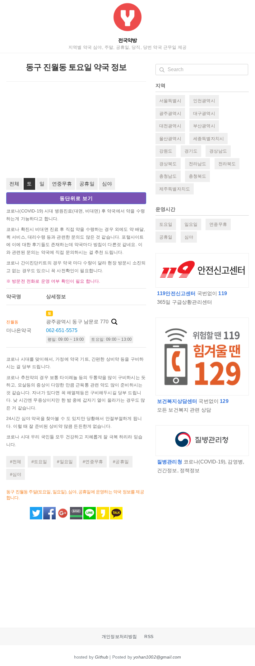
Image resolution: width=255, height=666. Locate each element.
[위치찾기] (114, 322)
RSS (148, 636)
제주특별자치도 (174, 188)
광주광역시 (170, 113)
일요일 (190, 224)
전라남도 (197, 163)
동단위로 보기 (76, 198)
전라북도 (227, 163)
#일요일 (65, 461)
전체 (14, 183)
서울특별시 (170, 100)
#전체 (15, 461)
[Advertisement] (76, 129)
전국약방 (127, 40)
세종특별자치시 (208, 138)
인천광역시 (204, 100)
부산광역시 (204, 125)
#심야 (15, 474)
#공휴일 (121, 461)
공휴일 (86, 183)
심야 (107, 183)
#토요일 (39, 461)
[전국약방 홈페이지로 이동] (127, 18)
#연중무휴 (93, 461)
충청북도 (197, 176)
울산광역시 (170, 138)
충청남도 (168, 176)
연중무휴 (62, 183)
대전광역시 (170, 125)
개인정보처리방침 (119, 636)
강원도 (165, 150)
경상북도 (168, 163)
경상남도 (218, 150)
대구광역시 (204, 113)
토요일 (165, 224)
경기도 (190, 150)
